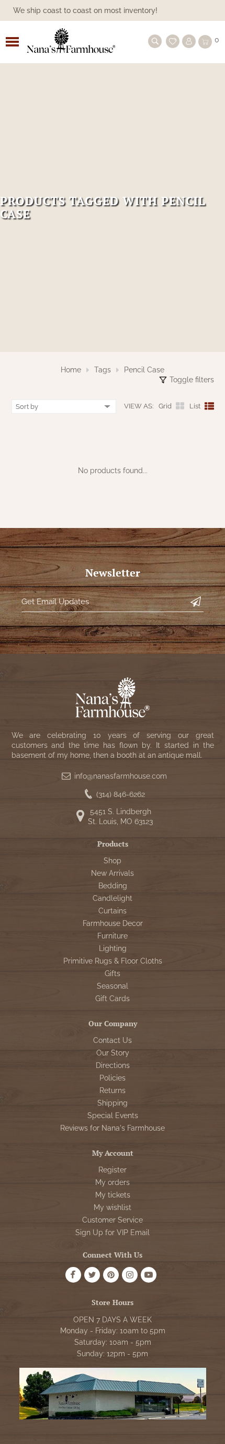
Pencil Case (144, 370)
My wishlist (112, 1207)
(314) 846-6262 (120, 794)
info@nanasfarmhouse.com (120, 776)
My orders (112, 1182)
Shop (112, 860)
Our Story (112, 1053)
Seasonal (112, 986)
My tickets (112, 1195)
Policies (112, 1078)
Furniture (112, 936)
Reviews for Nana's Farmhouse (112, 1128)
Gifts (112, 973)
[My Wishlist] (172, 41)
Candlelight (112, 898)
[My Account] (189, 41)
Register (112, 1170)
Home (71, 370)
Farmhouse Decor (113, 923)
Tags (102, 370)
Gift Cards (112, 998)
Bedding (112, 886)
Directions (113, 1065)
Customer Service (112, 1220)
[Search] (155, 41)
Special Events (112, 1115)
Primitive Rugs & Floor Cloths (112, 961)
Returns (112, 1090)
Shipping (112, 1103)
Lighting (113, 948)
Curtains (112, 911)
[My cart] (205, 42)
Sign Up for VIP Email (112, 1232)
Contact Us (112, 1040)
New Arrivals (112, 873)
